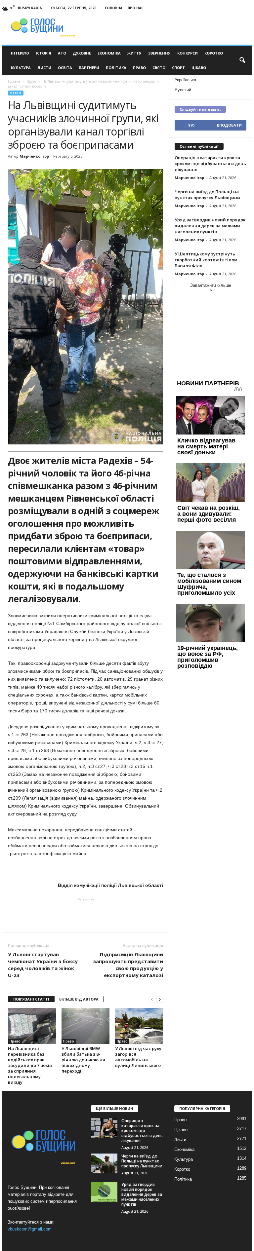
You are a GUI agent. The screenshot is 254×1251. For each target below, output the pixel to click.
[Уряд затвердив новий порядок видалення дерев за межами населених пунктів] (104, 1192)
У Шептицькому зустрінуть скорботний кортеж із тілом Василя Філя (206, 260)
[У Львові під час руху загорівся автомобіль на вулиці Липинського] (139, 1026)
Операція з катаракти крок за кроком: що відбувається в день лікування (210, 163)
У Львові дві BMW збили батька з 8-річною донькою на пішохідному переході (83, 1059)
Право (139, 67)
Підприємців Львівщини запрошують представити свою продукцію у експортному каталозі (128, 964)
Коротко (213, 53)
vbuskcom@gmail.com (30, 1229)
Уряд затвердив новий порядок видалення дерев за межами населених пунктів (210, 226)
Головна (113, 8)
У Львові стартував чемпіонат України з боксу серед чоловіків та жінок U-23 (43, 964)
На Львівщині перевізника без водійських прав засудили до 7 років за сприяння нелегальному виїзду (30, 1065)
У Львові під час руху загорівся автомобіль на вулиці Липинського (138, 1056)
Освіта (65, 67)
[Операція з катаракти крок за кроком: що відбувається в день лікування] (104, 1128)
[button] (242, 60)
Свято (158, 67)
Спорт (178, 67)
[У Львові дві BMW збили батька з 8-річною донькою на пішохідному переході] (85, 1026)
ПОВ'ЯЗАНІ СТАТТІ (31, 999)
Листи (44, 67)
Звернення (159, 53)
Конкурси (187, 53)
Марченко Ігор (34, 156)
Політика (116, 67)
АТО (62, 53)
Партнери (89, 67)
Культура (21, 67)
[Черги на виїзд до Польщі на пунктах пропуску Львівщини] (104, 1163)
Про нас (136, 8)
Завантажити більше (210, 285)
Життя (134, 53)
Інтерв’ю (20, 53)
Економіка (109, 53)
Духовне (82, 53)
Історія (43, 53)
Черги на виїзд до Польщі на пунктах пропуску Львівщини (207, 195)
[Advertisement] (85, 915)
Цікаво (198, 67)
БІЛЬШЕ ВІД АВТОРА (79, 999)
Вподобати (229, 125)
